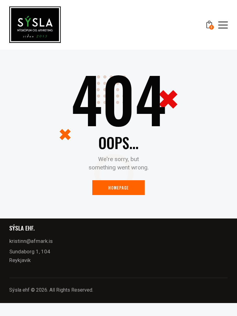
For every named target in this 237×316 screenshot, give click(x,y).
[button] (223, 25)
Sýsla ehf (19, 290)
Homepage (118, 188)
